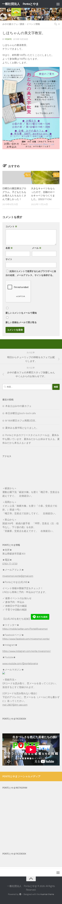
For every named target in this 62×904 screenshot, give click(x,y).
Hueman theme (47, 894)
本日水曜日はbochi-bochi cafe (20, 413)
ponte (8, 39)
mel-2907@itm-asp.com (15, 704)
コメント (11, 226)
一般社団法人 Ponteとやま (20, 4)
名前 (9, 248)
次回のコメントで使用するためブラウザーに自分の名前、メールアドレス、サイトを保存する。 (31, 273)
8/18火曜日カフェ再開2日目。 (21, 420)
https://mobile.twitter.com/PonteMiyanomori (25, 628)
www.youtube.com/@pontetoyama (20, 663)
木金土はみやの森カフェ (18, 406)
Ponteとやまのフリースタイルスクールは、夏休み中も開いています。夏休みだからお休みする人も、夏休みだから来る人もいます (31, 439)
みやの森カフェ (10, 24)
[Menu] (58, 4)
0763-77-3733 (9, 563)
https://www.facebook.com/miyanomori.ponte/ (26, 638)
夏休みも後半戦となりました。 (22, 427)
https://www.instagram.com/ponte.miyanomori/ (26, 651)
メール (36, 248)
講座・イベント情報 (30, 24)
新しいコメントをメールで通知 (21, 313)
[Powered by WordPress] (20, 894)
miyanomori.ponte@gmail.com (17, 576)
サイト (9, 259)
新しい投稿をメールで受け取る (21, 322)
